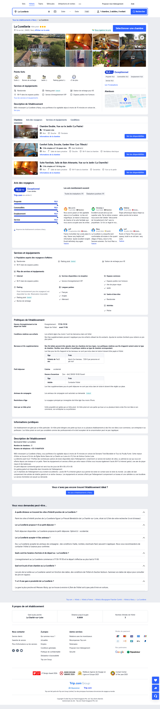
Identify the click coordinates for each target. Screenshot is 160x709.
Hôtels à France (87, 600)
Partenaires (73, 644)
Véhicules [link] (50, 4)
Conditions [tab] (75, 120)
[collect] (155, 680)
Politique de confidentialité (50, 652)
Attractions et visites (66, 4)
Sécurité (72, 652)
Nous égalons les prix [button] (103, 30)
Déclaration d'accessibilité (50, 656)
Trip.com (69, 600)
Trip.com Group (46, 659)
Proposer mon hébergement (79, 648)
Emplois (43, 644)
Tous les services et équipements (26, 98)
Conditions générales (48, 648)
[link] (112, 4)
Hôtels (32, 4)
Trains (40, 4)
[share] (155, 688)
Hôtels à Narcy (129, 600)
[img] (39, 50)
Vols (23, 4)
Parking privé (65, 261)
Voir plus (17, 110)
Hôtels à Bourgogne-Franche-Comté (108, 600)
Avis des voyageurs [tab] (34, 120)
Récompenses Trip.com (77, 640)
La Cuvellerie (22, 26)
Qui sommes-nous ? (48, 636)
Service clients (17, 636)
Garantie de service (19, 640)
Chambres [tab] (18, 120)
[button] (80, 4)
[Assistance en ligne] (155, 696)
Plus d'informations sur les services (24, 644)
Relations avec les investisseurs (80, 636)
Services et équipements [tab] (56, 120)
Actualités (44, 640)
